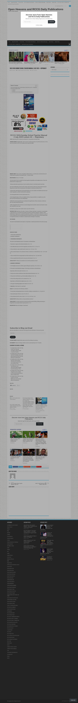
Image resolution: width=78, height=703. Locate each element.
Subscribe (51, 21)
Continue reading (39, 25)
